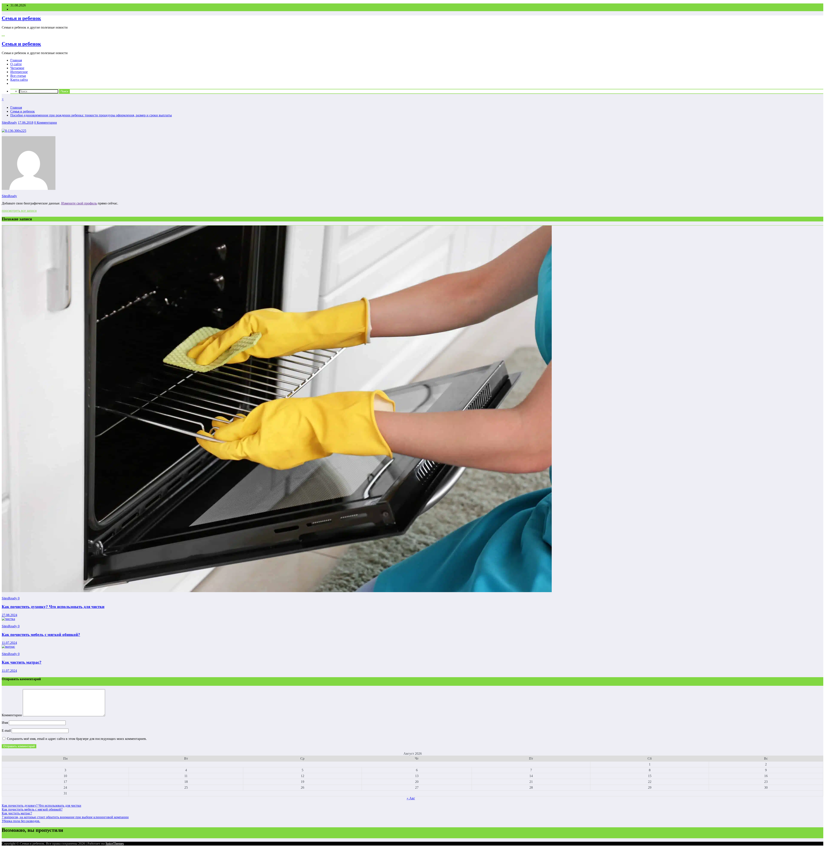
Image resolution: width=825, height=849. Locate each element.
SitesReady (9, 122)
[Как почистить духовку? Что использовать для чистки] (277, 591)
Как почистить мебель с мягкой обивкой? (41, 634)
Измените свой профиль (79, 203)
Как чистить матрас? (21, 662)
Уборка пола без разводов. (21, 821)
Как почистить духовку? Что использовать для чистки (53, 606)
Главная (16, 60)
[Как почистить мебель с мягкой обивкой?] (8, 619)
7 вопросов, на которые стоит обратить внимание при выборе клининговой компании (65, 817)
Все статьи (18, 76)
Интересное (19, 72)
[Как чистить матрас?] (8, 646)
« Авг (411, 798)
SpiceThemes (114, 843)
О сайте (16, 64)
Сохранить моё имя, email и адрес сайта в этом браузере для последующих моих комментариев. (77, 739)
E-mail (7, 730)
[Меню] (3, 35)
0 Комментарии (45, 122)
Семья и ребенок (21, 18)
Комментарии (12, 715)
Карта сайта (19, 79)
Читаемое (17, 68)
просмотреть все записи (19, 210)
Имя (5, 722)
